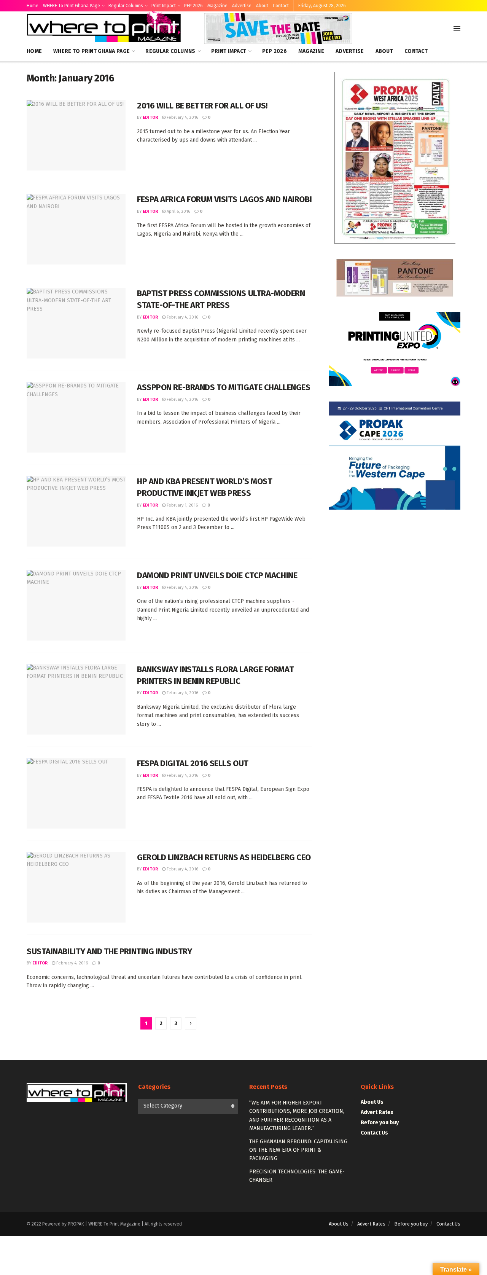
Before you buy (380, 1122)
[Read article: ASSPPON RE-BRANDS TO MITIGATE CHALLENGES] (76, 417)
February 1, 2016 (182, 505)
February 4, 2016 (182, 117)
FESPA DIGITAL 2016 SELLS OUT (192, 763)
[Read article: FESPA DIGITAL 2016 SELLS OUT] (76, 793)
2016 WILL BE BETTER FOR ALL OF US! (202, 105)
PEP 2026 (193, 5)
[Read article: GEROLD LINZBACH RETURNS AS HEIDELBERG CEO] (76, 887)
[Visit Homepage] (105, 28)
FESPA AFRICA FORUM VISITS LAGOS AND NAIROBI (224, 199)
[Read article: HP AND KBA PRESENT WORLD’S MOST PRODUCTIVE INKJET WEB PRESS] (76, 511)
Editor (150, 117)
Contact (281, 5)
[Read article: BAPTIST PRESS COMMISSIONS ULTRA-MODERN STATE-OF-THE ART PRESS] (76, 323)
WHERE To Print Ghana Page (71, 5)
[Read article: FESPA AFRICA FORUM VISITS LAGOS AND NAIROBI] (76, 229)
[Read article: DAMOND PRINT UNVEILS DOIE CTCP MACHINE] (76, 605)
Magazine (217, 5)
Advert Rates (377, 1112)
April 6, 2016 (178, 211)
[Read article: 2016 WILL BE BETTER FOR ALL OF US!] (76, 135)
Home (32, 5)
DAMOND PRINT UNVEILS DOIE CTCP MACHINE (217, 575)
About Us (372, 1102)
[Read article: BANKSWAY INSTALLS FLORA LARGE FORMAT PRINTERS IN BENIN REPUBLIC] (76, 699)
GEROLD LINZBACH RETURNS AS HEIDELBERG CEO (224, 857)
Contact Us (374, 1133)
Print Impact (163, 5)
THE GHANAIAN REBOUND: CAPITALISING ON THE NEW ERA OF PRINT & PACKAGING (298, 1150)
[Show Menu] (457, 28)
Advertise (241, 5)
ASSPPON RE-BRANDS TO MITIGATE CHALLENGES (223, 387)
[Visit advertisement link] (278, 28)
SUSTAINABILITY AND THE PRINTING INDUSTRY (109, 951)
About (262, 5)
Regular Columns (125, 5)
